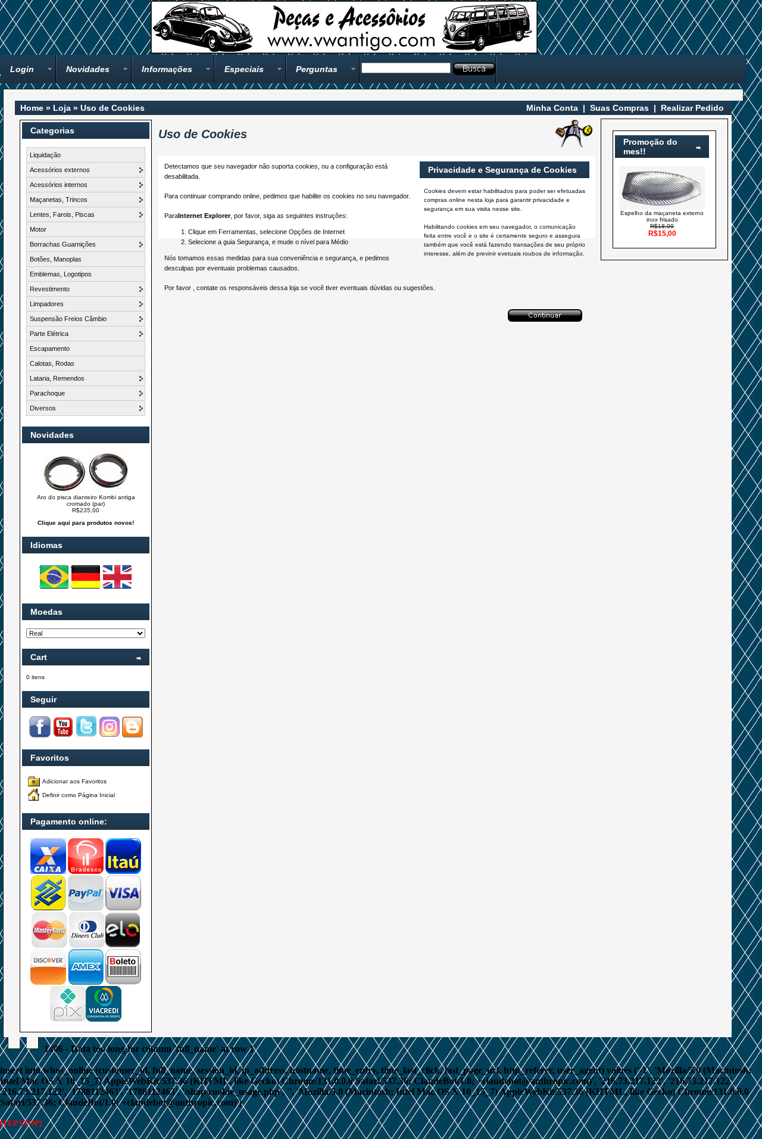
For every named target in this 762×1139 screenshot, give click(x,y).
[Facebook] (40, 735)
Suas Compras (619, 108)
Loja (62, 108)
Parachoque (47, 393)
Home (31, 108)
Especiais (244, 69)
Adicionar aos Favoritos (74, 781)
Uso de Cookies (112, 108)
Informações (167, 69)
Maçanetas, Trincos (59, 199)
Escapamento (50, 348)
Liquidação (45, 154)
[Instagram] (109, 735)
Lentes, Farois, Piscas (62, 214)
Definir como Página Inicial (78, 795)
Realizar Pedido (692, 108)
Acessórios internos (59, 184)
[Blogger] (132, 735)
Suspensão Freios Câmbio (68, 318)
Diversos (43, 408)
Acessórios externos (60, 169)
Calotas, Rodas (52, 363)
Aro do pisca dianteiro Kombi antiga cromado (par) (86, 500)
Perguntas (317, 69)
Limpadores (47, 303)
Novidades (88, 69)
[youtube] (63, 735)
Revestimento (50, 288)
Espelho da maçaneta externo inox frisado (662, 216)
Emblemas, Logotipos (61, 274)
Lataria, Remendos (57, 378)
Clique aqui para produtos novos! (86, 522)
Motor (38, 229)
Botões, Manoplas (56, 259)
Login (22, 69)
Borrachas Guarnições (63, 244)
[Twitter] (86, 735)
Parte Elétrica (49, 333)
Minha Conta (552, 108)
